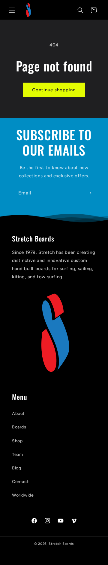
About (18, 413)
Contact (20, 481)
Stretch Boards (61, 544)
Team (17, 454)
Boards (19, 427)
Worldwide (23, 495)
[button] (12, 10)
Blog (16, 468)
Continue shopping (54, 90)
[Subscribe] (89, 193)
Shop (17, 440)
